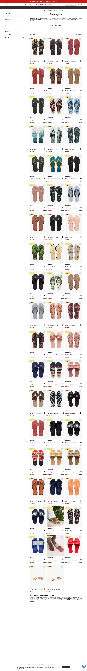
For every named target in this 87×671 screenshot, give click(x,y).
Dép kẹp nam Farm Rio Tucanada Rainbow (56, 413)
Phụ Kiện (60, 29)
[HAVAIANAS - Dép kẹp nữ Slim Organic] (55, 311)
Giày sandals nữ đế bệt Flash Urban (37, 178)
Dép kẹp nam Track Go (52, 237)
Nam (30, 4)
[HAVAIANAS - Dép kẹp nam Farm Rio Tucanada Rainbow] (55, 399)
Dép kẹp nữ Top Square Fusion (36, 501)
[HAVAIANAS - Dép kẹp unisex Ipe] (38, 252)
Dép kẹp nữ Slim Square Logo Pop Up (38, 442)
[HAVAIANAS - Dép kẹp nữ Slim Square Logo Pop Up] (38, 428)
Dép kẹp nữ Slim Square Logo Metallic (38, 90)
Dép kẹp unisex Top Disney (53, 120)
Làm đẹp (41, 4)
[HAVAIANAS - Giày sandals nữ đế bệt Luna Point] (55, 252)
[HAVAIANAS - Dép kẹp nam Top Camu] (38, 47)
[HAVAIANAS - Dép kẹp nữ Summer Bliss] (73, 252)
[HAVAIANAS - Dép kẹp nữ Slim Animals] (73, 340)
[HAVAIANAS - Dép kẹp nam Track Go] (55, 223)
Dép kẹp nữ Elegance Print (35, 413)
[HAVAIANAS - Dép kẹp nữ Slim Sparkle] (73, 47)
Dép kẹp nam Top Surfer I (35, 149)
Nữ (26, 4)
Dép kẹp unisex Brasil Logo (53, 178)
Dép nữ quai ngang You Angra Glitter (55, 354)
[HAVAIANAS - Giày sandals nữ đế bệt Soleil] (73, 164)
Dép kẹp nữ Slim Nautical (53, 384)
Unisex (21, 15)
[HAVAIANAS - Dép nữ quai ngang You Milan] (73, 369)
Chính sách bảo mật (49, 667)
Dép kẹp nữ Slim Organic (53, 325)
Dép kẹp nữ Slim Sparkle (70, 61)
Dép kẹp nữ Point (33, 237)
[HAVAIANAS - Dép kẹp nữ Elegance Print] (38, 399)
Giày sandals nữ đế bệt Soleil (71, 178)
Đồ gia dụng (48, 4)
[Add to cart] (44, 38)
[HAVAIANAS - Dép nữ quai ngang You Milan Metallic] (55, 457)
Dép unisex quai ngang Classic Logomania (74, 442)
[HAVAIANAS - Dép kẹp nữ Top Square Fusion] (38, 487)
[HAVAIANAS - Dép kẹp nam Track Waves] (73, 193)
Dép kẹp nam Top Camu (35, 61)
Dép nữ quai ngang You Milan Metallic (55, 472)
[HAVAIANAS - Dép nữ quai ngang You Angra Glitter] (55, 340)
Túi (55, 29)
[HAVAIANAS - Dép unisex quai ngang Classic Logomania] (73, 428)
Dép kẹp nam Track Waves (71, 208)
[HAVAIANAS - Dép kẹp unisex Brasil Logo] (55, 164)
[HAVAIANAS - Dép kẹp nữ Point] (38, 223)
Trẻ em (35, 4)
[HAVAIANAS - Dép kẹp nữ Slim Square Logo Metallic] (38, 76)
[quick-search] (84, 661)
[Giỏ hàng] (81, 4)
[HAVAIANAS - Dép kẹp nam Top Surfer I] (38, 135)
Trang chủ (46, 10)
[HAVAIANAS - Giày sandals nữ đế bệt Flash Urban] (38, 164)
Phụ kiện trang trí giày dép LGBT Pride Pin (39, 589)
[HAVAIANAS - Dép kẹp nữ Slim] (55, 516)
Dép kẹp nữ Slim (51, 530)
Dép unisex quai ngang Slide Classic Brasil (56, 442)
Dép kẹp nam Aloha (69, 149)
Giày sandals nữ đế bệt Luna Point (55, 266)
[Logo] (7, 4)
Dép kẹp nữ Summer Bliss (71, 266)
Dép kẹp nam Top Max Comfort (37, 384)
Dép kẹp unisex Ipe (34, 266)
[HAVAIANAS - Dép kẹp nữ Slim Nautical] (55, 369)
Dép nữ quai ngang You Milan (72, 384)
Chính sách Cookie (41, 667)
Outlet (51, 10)
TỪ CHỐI (58, 667)
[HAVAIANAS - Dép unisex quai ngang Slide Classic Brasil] (55, 428)
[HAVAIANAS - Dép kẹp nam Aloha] (73, 135)
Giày (50, 29)
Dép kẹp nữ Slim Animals (70, 354)
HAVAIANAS (9, 25)
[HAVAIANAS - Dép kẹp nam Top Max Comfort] (38, 369)
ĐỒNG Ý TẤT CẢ (66, 667)
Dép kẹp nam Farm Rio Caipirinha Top (55, 296)
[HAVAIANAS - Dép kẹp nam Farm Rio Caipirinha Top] (55, 281)
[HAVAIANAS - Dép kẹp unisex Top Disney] (55, 105)
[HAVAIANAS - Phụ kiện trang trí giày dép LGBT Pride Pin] (38, 575)
